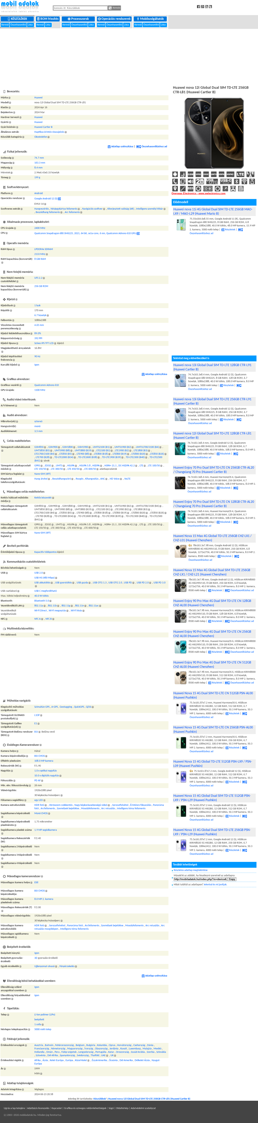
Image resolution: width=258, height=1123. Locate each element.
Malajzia (147, 1048)
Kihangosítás (91, 478)
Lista (30, 25)
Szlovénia (41, 1055)
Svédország (83, 1055)
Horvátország (124, 1045)
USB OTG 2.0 (115, 582)
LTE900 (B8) (83, 454)
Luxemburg (135, 1048)
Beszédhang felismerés (48, 212)
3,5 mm (38, 431)
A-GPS (54, 707)
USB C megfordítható (45, 591)
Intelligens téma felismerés (131, 808)
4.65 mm (39, 325)
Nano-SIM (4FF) (42, 474)
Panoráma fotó (75, 925)
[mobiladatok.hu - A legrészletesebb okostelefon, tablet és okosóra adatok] (19, 7)
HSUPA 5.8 (84, 465)
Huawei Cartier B (43, 127)
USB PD (128, 582)
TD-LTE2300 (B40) (135, 457)
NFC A (37, 619)
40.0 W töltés (41, 596)
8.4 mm (38, 167)
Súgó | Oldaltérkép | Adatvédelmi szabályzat (132, 1108)
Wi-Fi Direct (40, 610)
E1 (35, 723)
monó (37, 426)
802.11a (38, 605)
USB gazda (82, 582)
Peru (57, 1052)
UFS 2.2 (38, 278)
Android (38, 193)
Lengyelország (85, 1052)
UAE (103, 1055)
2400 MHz (39, 228)
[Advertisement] (129, 56)
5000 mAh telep (42, 1029)
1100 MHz (39, 390)
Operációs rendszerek (116, 19)
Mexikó (157, 1048)
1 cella (37, 1024)
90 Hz (37, 356)
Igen (36, 364)
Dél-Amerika (126, 1060)
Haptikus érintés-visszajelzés (49, 132)
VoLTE (127, 478)
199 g (37, 177)
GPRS (37, 465)
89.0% (37, 333)
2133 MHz (39, 254)
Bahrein (49, 1045)
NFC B (49, 619)
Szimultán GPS (41, 707)
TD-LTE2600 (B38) (87, 457)
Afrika (37, 1060)
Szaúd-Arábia (138, 1052)
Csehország (139, 1045)
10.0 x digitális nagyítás (46, 775)
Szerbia (150, 1052)
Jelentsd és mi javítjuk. (215, 884)
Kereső (5, 25)
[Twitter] (211, 7)
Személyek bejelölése (68, 808)
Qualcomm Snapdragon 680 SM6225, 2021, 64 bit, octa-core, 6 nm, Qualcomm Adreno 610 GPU (85, 233)
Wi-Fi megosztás (57, 610)
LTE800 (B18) (101, 454)
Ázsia (45, 1060)
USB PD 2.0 (143, 582)
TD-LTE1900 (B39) (111, 457)
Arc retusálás (108, 808)
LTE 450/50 (73, 469)
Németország (58, 1048)
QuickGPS (79, 707)
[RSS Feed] (207, 7)
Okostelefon (40, 137)
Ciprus (112, 1045)
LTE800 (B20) (138, 454)
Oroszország (122, 1052)
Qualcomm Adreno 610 (46, 385)
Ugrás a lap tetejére (14, 1108)
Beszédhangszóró (61, 478)
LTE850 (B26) (157, 454)
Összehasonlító (18, 25)
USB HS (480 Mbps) (44, 577)
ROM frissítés (49, 19)
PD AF (37, 780)
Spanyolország (67, 1055)
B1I (36, 731)
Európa (69, 1060)
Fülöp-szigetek (68, 1052)
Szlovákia (161, 1052)
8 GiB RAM (40, 259)
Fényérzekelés (66, 966)
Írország (88, 1048)
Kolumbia (102, 1045)
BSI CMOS (39, 756)
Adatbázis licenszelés (38, 1108)
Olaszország (101, 1048)
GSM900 (52, 447)
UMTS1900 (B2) (122, 447)
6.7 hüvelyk (40, 315)
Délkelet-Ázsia (142, 1060)
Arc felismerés (72, 212)
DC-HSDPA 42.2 (126, 465)
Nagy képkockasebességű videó (90, 805)
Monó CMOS (41, 813)
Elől (36, 882)
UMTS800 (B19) (83, 450)
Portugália (100, 1052)
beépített (39, 1019)
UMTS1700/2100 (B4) (147, 447)
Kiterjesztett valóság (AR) (120, 208)
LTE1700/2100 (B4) (44, 454)
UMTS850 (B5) (42, 450)
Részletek (230, 229)
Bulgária (90, 1045)
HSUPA (70, 465)
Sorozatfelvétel (120, 805)
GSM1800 (67, 447)
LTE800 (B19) (120, 454)
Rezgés (79, 478)
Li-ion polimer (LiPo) (44, 1014)
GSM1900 (83, 447)
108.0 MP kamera (43, 761)
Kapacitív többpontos (45, 552)
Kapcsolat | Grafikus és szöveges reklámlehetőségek (79, 1108)
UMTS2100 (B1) (101, 447)
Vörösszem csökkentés (61, 805)
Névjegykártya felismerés (64, 208)
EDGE (48, 465)
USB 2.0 (38, 573)
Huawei (38, 97)
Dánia (150, 1045)
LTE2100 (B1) (103, 450)
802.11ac (94, 605)
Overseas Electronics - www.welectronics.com (198, 193)
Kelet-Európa (57, 1060)
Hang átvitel (40, 478)
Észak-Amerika (99, 1060)
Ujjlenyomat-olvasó (44, 966)
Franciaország (41, 1048)
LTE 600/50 (90, 469)
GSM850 (38, 447)
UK (112, 1055)
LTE (141, 465)
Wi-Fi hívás (76, 610)
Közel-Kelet (81, 1060)
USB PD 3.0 (159, 582)
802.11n (79, 605)
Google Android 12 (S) (45, 198)
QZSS (88, 707)
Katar (111, 1052)
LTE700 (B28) (42, 457)
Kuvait (123, 1048)
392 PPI (38, 338)
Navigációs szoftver (92, 208)
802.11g (66, 605)
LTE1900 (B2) (122, 450)
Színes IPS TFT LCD (44, 343)
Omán (49, 1052)
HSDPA (96, 465)
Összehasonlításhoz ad (154, 146)
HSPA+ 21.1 (110, 465)
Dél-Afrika (52, 1055)
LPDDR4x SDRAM (43, 249)
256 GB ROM (41, 286)
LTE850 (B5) (65, 454)
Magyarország (75, 1048)
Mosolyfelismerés (90, 808)
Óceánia (113, 1060)
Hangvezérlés (41, 208)
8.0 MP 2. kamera (43, 899)
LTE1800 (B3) (141, 450)
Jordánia (114, 1048)
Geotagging (66, 707)
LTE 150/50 (40, 469)
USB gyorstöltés (63, 582)
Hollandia (39, 1052)
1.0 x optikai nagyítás (45, 770)
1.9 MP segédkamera (45, 830)
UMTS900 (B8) (62, 450)
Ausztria (38, 1045)
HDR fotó (39, 805)
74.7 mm (39, 158)
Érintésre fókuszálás (140, 805)
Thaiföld (95, 1055)
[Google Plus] (203, 7)
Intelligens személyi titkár (149, 208)
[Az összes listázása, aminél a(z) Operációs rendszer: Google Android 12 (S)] (59, 198)
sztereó (38, 421)
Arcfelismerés (48, 808)
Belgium (80, 1045)
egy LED (38, 800)
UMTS (59, 465)
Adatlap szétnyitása (122, 146)
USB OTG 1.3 (100, 582)
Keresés (116, 8)
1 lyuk (37, 305)
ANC (102, 478)
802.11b (52, 605)
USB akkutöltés (42, 582)
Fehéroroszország (64, 1045)
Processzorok (80, 19)
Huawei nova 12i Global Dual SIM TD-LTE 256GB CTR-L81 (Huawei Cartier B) (149, 1099)
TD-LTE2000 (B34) (63, 457)
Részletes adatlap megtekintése (191, 870)
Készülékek (19, 19)
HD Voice (114, 478)
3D (35, 958)
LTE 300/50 (57, 469)
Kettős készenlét (43, 497)
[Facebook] (199, 7)
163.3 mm (39, 162)
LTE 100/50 (154, 465)
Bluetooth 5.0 (41, 600)
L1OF (37, 715)
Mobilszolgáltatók (152, 19)
